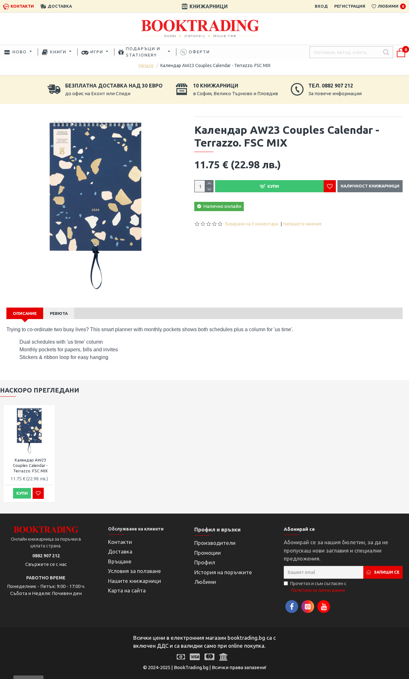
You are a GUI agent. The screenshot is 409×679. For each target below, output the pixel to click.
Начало (146, 65)
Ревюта (59, 313)
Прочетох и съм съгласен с (318, 587)
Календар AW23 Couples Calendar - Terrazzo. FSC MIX (30, 465)
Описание (25, 313)
